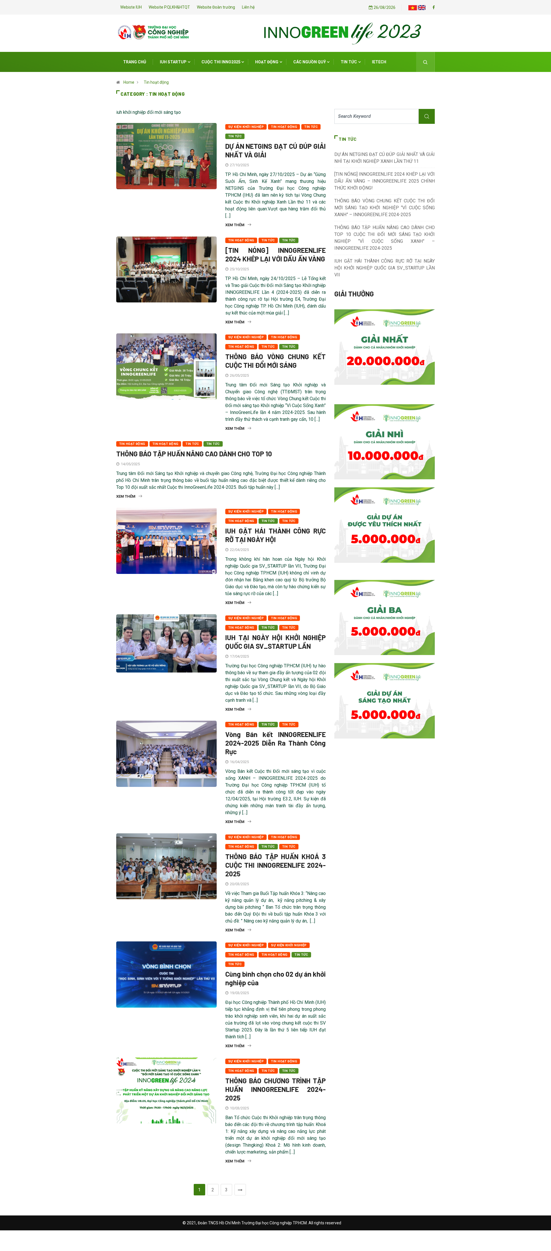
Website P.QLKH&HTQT (169, 7)
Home (128, 82)
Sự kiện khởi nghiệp (246, 127)
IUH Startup (173, 62)
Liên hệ (248, 7)
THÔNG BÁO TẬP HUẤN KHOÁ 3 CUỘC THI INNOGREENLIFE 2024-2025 (275, 865)
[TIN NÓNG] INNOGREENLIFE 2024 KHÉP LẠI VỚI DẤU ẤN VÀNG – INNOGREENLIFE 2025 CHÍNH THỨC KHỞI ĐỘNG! (384, 181)
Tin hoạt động (156, 82)
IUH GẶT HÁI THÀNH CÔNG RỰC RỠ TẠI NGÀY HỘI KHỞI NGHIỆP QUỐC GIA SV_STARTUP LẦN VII (384, 267)
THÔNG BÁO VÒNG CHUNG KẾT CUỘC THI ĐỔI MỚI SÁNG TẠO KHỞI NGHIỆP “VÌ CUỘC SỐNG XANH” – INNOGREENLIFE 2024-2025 (384, 207)
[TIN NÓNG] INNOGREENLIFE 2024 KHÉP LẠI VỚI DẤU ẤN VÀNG (275, 254)
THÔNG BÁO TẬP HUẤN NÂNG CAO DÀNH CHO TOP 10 (194, 453)
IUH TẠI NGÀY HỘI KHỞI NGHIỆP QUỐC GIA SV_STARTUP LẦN (275, 641)
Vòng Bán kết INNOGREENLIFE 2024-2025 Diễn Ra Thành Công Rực (275, 743)
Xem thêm (235, 225)
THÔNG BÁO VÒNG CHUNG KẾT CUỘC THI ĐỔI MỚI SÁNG (275, 360)
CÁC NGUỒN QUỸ (309, 62)
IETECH (379, 62)
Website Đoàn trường (216, 7)
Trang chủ (134, 62)
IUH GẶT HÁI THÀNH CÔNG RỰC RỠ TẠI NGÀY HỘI (275, 535)
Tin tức (235, 136)
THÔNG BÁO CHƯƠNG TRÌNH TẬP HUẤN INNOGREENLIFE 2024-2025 (275, 1089)
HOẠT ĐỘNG (266, 62)
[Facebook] (433, 7)
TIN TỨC (349, 62)
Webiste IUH (131, 7)
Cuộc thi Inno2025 (220, 62)
